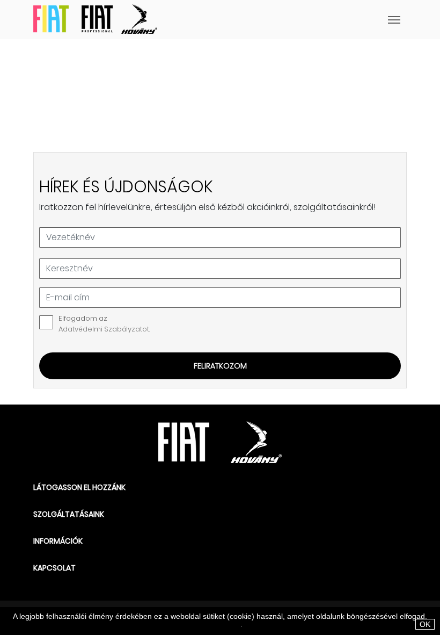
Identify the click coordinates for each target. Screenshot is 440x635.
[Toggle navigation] (282, 19)
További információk (206, 623)
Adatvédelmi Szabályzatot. (104, 329)
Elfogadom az (104, 323)
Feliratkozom (220, 365)
